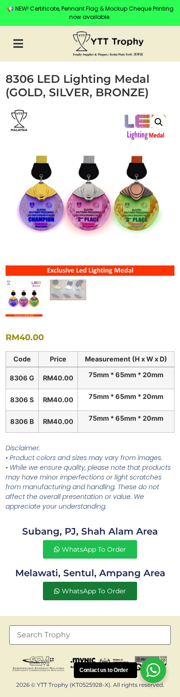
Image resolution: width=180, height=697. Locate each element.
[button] (18, 44)
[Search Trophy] (90, 635)
